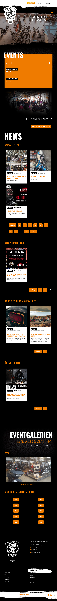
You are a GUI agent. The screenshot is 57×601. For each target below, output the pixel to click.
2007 (41, 522)
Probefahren (47, 3)
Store (5, 575)
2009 (16, 522)
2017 (16, 500)
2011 (16, 516)
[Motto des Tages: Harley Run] (16, 195)
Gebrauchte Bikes (32, 577)
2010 (41, 516)
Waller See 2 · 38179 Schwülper (37, 545)
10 (26, 231)
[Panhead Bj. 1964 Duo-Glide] (40, 160)
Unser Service (7, 579)
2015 (16, 505)
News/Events (7, 581)
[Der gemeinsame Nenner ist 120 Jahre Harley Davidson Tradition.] (16, 316)
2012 (41, 511)
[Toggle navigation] (52, 12)
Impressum (21, 594)
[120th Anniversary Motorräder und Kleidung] (40, 316)
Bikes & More (7, 577)
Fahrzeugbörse (7, 572)
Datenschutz (27, 594)
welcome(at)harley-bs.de (35, 552)
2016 (41, 500)
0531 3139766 (34, 550)
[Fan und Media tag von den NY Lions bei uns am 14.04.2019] (16, 258)
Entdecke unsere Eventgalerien (41, 127)
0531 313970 (34, 547)
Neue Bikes (31, 575)
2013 (16, 511)
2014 (41, 505)
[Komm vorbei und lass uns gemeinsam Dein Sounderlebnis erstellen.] (16, 378)
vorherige (12, 225)
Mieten (39, 3)
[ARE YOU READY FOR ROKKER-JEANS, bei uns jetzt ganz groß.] (16, 160)
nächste (33, 231)
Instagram (31, 3)
